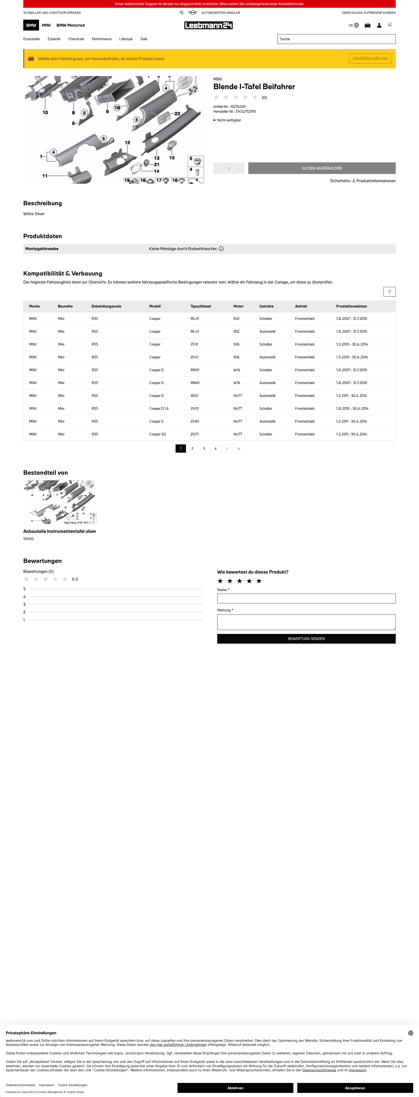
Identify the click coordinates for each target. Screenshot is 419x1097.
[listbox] (210, 448)
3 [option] (204, 448)
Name (223, 589)
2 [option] (192, 448)
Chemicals (76, 39)
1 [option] (181, 448)
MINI (46, 25)
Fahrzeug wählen (370, 58)
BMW (31, 25)
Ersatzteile (31, 39)
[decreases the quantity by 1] (221, 168)
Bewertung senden (306, 638)
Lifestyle (126, 39)
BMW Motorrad (70, 25)
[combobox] (336, 39)
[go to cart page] (391, 25)
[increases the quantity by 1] (236, 168)
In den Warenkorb (322, 168)
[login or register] (379, 25)
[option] (227, 449)
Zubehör (54, 39)
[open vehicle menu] (368, 25)
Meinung (225, 610)
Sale (143, 39)
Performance (102, 39)
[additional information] (221, 249)
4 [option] (216, 448)
